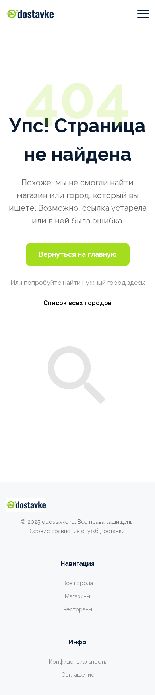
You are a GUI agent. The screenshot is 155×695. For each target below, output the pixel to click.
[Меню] (143, 14)
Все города (77, 583)
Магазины (77, 596)
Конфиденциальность (77, 662)
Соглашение (77, 675)
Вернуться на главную (78, 254)
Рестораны (77, 609)
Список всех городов (77, 303)
